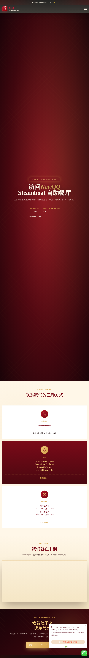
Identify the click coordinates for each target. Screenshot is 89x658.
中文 (55, 2)
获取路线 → (44, 478)
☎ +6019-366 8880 (39, 2)
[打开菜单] (85, 9)
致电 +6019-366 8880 (38, 645)
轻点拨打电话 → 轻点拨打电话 (44, 433)
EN (50, 2)
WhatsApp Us (70, 641)
